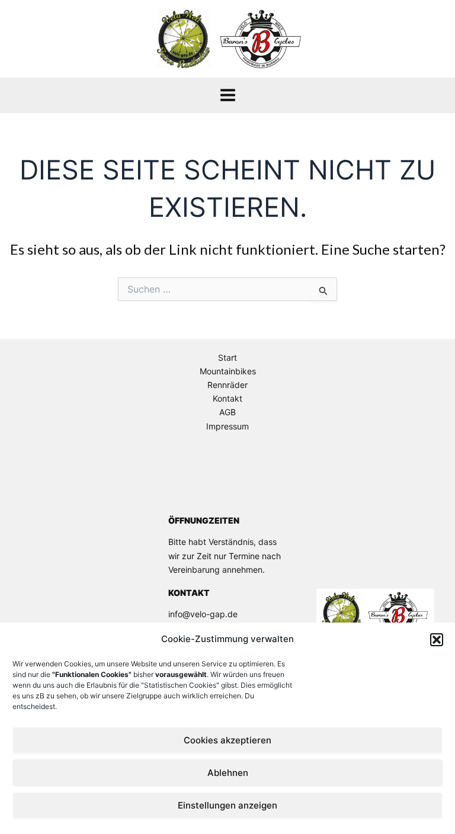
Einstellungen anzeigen (227, 805)
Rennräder (227, 385)
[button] (437, 640)
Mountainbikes (228, 371)
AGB (227, 412)
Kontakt (227, 398)
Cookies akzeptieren (227, 740)
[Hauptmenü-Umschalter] (227, 95)
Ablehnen (227, 772)
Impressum (227, 426)
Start (227, 357)
